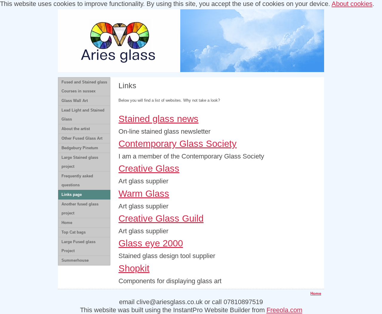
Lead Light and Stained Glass (82, 114)
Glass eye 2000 (150, 243)
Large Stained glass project (79, 162)
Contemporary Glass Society (177, 143)
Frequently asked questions (77, 180)
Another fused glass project (79, 208)
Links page (71, 194)
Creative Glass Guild (161, 218)
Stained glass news (158, 119)
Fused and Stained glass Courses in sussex (84, 86)
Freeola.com (284, 310)
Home (66, 222)
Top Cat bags (73, 232)
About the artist (75, 128)
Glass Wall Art (74, 100)
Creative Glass (148, 168)
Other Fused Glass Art (81, 138)
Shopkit (134, 268)
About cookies (352, 3)
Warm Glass (143, 193)
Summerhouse (75, 260)
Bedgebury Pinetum (79, 148)
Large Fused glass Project (78, 246)
